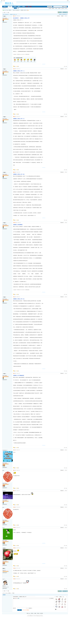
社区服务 (59, 8)
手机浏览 (38, 613)
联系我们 (32, 613)
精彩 (14, 61)
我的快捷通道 (50, 6)
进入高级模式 (51, 598)
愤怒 (28, 61)
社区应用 (50, 8)
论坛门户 (5, 6)
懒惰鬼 (4, 568)
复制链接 (60, 14)
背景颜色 (16, 598)
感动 (18, 61)
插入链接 (17, 598)
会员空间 (14, 6)
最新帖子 (19, 6)
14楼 (14, 578)
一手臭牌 (13, 10)
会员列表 (62, 8)
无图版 (35, 613)
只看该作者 (61, 68)
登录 (1, 0)
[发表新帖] (65, 591)
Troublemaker (5, 450)
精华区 (56, 8)
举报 (64, 66)
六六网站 (23, 6)
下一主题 (7, 12)
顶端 (66, 66)
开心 (24, 61)
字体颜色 (15, 598)
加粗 (13, 598)
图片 (18, 598)
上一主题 (4, 12)
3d (63, 596)
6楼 (13, 373)
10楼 (14, 507)
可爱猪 (60, 596)
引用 (18, 66)
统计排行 (66, 8)
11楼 (14, 527)
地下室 (14, 222)
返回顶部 (41, 613)
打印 (66, 14)
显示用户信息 (5, 22)
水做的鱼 (4, 548)
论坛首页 (10, 6)
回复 (14, 66)
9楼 (13, 490)
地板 (14, 172)
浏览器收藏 (63, 14)
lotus (3, 527)
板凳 (14, 116)
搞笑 (21, 61)
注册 (4, 0)
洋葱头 (57, 596)
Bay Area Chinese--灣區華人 (7, 10)
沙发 (14, 68)
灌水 (34, 61)
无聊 (31, 61)
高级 (66, 6)
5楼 (13, 296)
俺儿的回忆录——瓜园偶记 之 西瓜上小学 (21, 10)
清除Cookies (28, 613)
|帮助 (67, 0)
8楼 (13, 470)
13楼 (14, 568)
